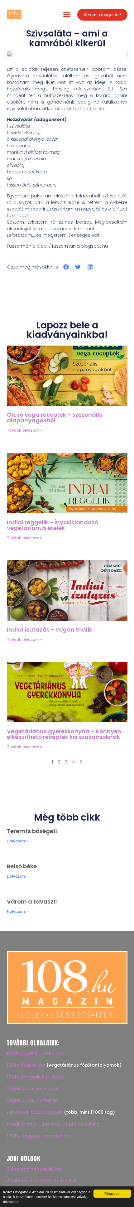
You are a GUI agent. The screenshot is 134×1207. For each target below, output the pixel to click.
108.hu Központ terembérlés (38, 1136)
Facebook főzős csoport (35, 1112)
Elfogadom (112, 1193)
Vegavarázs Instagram (33, 1100)
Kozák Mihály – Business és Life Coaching (53, 1124)
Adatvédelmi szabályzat (34, 1169)
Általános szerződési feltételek (42, 1181)
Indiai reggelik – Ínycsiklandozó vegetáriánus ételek (52, 525)
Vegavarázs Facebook (32, 1088)
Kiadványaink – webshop (35, 1053)
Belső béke (22, 866)
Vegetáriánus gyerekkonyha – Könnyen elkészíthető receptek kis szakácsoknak (64, 734)
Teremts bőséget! (32, 831)
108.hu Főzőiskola (26, 1065)
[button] (67, 15)
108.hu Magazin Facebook (36, 1077)
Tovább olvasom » (24, 430)
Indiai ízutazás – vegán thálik (49, 629)
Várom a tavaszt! (32, 901)
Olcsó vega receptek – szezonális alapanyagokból (54, 417)
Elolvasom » (18, 841)
